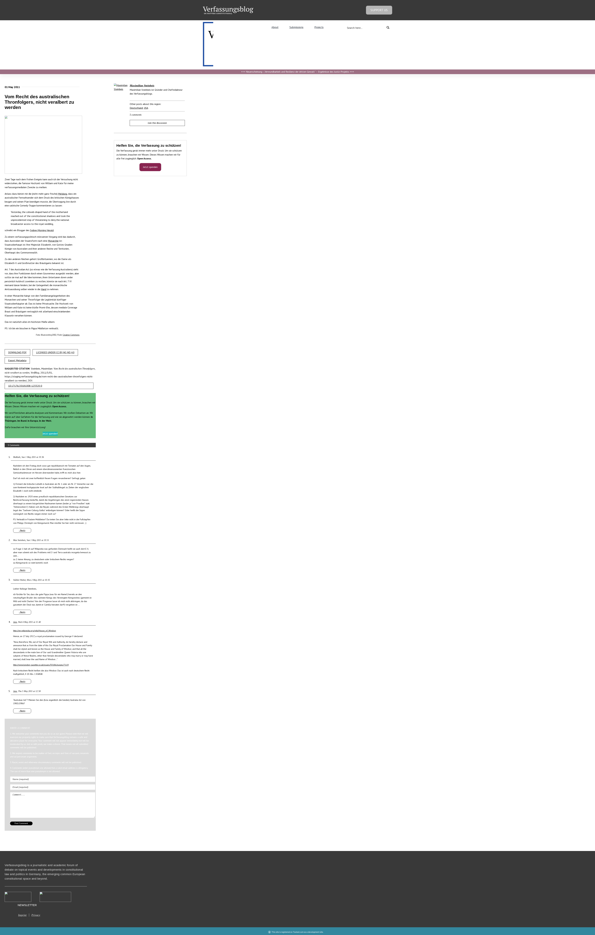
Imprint (22, 915)
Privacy (35, 915)
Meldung (62, 193)
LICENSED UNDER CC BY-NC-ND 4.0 (55, 352)
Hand (43, 289)
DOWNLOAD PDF (17, 352)
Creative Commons (71, 334)
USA (146, 107)
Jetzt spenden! (50, 433)
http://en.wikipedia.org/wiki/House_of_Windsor (34, 630)
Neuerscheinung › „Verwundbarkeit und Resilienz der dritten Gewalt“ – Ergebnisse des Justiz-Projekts (297, 71)
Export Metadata (17, 360)
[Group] (228, 7)
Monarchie (53, 240)
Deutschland (136, 107)
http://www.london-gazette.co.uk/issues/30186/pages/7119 (41, 664)
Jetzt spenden (150, 166)
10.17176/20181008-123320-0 (25, 385)
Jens (15, 622)
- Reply (22, 530)
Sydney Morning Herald (42, 230)
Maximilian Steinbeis (142, 85)
